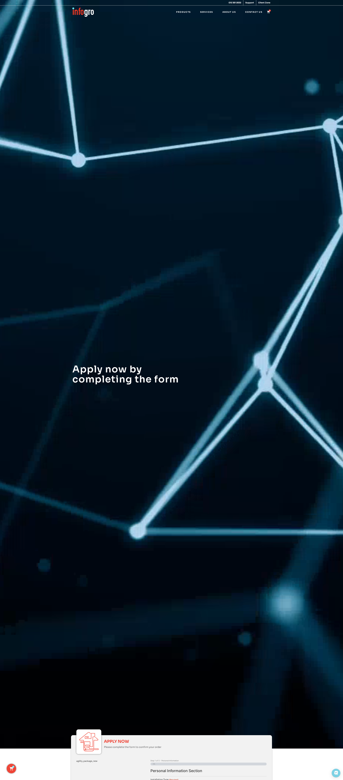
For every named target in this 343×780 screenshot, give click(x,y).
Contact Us (253, 12)
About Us (229, 12)
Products (183, 12)
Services (206, 12)
